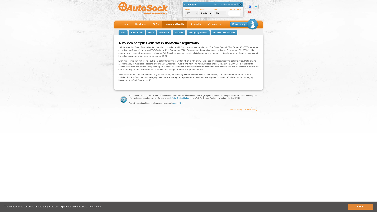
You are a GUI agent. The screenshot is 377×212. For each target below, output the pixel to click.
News (123, 32)
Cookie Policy (251, 110)
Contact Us (214, 24)
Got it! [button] (360, 207)
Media (151, 32)
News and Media (175, 24)
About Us (196, 24)
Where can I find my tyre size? (226, 4)
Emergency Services (198, 32)
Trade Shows (137, 32)
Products (140, 24)
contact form (178, 103)
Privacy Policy (236, 110)
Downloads (164, 32)
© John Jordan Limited (179, 98)
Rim (215, 10)
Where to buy (238, 24)
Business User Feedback (224, 32)
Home (125, 24)
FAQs (156, 24)
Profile (202, 10)
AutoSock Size (234, 10)
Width (187, 10)
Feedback (179, 32)
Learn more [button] (95, 206)
